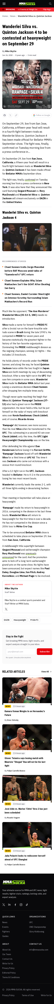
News (12, 16)
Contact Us (7, 959)
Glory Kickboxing (36, 931)
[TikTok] (26, 904)
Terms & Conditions (11, 977)
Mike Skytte (10, 51)
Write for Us (7, 963)
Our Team (6, 954)
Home (5, 16)
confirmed (30, 179)
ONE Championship (37, 927)
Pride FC (34, 620)
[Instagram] (21, 904)
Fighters (6, 931)
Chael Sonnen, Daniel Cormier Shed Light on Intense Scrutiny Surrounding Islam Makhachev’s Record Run (27, 298)
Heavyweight (20, 620)
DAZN (6, 620)
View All (45, 671)
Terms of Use (28, 995)
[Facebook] (15, 904)
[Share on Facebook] (4, 115)
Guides (5, 936)
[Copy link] (16, 115)
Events (5, 927)
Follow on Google (43, 115)
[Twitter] (6, 609)
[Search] (50, 3)
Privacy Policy (8, 968)
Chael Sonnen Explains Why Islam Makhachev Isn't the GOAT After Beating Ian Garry (27, 284)
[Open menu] (4, 3)
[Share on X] (10, 115)
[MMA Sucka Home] (27, 3)
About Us (6, 949)
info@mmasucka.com (38, 949)
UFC (31, 922)
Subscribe (45, 651)
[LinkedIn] (9, 904)
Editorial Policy (9, 972)
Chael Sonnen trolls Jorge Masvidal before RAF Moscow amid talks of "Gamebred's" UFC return (24, 271)
